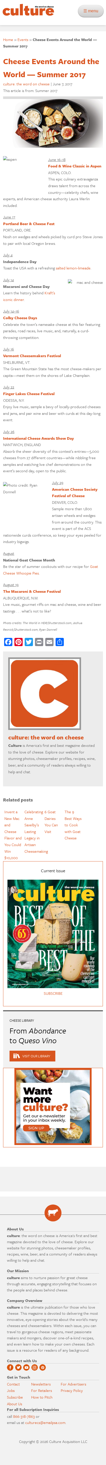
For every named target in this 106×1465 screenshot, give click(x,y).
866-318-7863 (24, 1416)
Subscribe (15, 1397)
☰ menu (92, 11)
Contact (13, 1384)
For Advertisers (73, 1384)
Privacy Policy (72, 1390)
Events (22, 39)
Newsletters (41, 1384)
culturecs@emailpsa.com (45, 1422)
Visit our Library (36, 1056)
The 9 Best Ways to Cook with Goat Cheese (73, 825)
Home (8, 39)
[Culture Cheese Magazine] (53, 1213)
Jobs (11, 1390)
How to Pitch (41, 1397)
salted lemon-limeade (73, 268)
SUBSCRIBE (53, 993)
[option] (13, 835)
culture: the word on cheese (26, 84)
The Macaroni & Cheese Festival (32, 591)
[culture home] (27, 14)
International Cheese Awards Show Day (38, 438)
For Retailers (41, 1390)
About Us (14, 1404)
